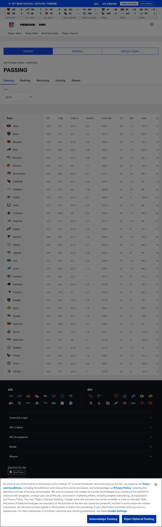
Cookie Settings (117, 511)
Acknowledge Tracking (103, 518)
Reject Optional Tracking (139, 518)
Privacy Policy (122, 487)
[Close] (155, 484)
